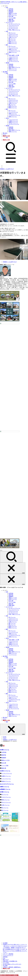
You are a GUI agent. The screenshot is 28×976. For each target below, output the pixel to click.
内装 (7, 31)
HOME (4, 736)
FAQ (4, 958)
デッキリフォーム (13, 28)
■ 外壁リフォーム (4, 749)
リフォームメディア (8, 955)
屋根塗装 (11, 10)
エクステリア (9, 22)
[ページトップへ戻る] (19, 975)
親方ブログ (6, 959)
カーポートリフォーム (14, 23)
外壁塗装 (11, 9)
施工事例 (5, 71)
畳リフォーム (12, 40)
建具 (7, 44)
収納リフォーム (13, 52)
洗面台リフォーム (13, 59)
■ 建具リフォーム (4, 786)
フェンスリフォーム (14, 25)
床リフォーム (12, 32)
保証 (7, 137)
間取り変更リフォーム (14, 67)
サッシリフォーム (13, 47)
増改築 (7, 62)
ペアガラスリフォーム (14, 50)
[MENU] (11, 163)
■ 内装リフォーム (4, 791)
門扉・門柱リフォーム (14, 29)
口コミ (4, 134)
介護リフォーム (13, 37)
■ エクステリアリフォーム (7, 784)
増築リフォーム (13, 68)
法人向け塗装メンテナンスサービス (12, 964)
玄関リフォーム (13, 49)
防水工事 (11, 16)
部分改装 (11, 65)
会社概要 (5, 943)
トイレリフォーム (13, 56)
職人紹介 (5, 133)
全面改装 (11, 64)
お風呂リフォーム (13, 58)
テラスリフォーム (13, 26)
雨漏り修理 (11, 21)
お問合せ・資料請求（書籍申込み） (12, 967)
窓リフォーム (12, 46)
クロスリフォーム (13, 34)
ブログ (4, 738)
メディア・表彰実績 (8, 953)
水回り (7, 53)
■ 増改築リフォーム (5, 789)
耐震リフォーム (13, 41)
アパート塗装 (12, 18)
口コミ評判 (6, 962)
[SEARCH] (11, 152)
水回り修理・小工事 (14, 55)
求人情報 (5, 965)
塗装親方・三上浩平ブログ (7, 169)
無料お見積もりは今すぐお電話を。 (9, 975)
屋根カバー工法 (13, 13)
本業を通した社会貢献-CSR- (10, 961)
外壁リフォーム (13, 15)
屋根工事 (11, 19)
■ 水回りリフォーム (5, 770)
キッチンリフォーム (14, 61)
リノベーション (13, 70)
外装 (7, 7)
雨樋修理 (11, 12)
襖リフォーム (12, 38)
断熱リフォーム (13, 43)
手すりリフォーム (13, 35)
